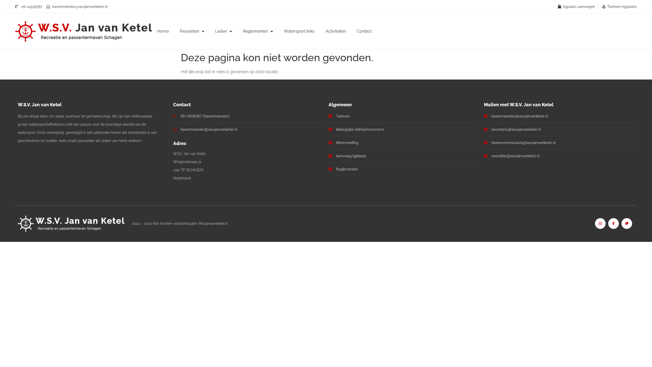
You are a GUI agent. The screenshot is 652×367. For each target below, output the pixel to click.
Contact (364, 31)
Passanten (189, 31)
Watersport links (299, 31)
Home (163, 31)
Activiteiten (335, 31)
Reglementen (255, 31)
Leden (221, 31)
